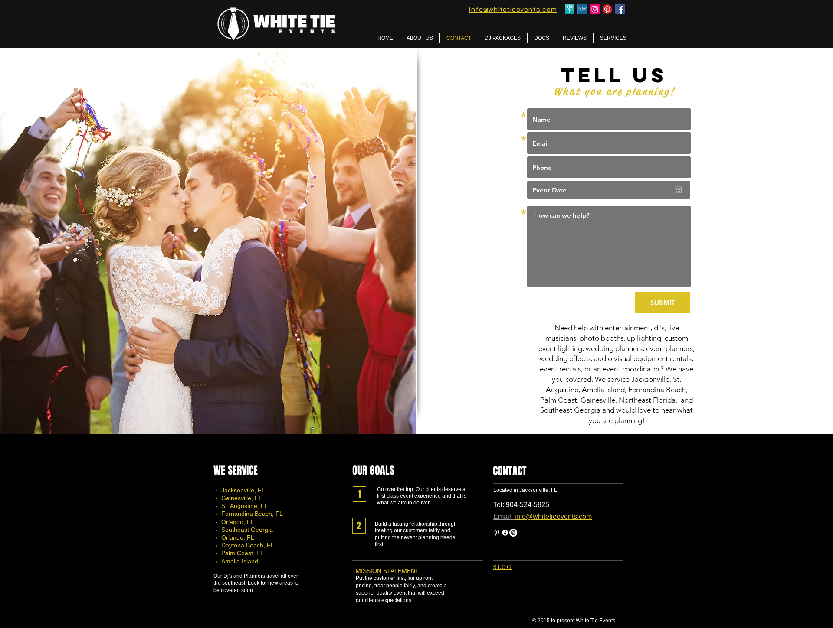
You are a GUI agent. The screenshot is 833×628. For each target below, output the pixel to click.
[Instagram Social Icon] (595, 9)
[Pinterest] (607, 9)
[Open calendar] (678, 189)
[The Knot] (582, 9)
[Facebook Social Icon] (620, 9)
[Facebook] (505, 533)
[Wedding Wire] (569, 9)
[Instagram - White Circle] (513, 533)
